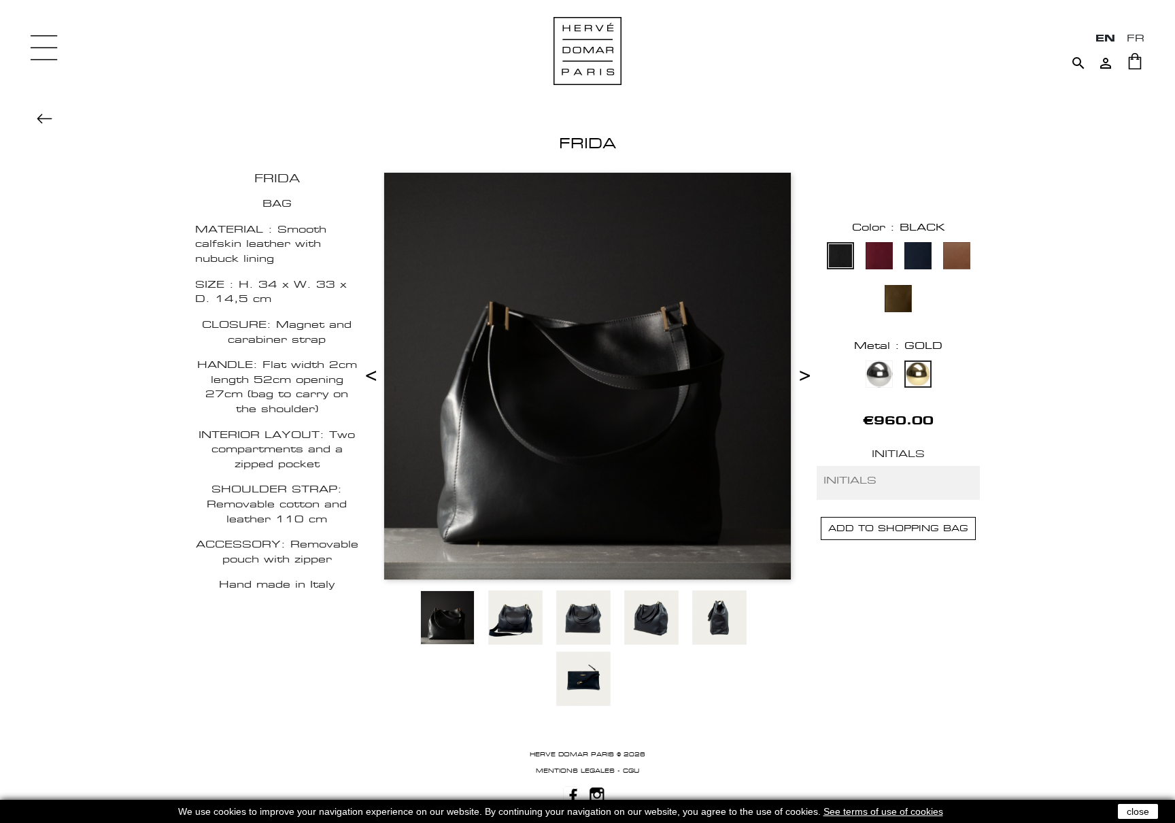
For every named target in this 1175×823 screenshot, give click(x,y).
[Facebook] (571, 793)
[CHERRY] (879, 257)
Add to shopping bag (898, 528)
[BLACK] (840, 257)
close (1138, 811)
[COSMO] (918, 257)
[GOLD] (918, 375)
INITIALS (898, 453)
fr (1135, 37)
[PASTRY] (957, 257)
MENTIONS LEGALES (575, 770)
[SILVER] (879, 375)
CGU (631, 770)
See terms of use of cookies (883, 811)
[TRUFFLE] (898, 300)
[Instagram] (597, 793)
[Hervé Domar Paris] (587, 50)
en (1105, 37)
